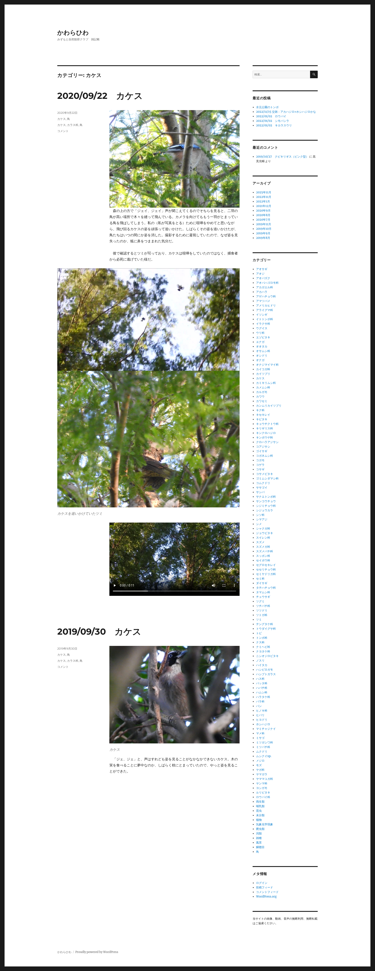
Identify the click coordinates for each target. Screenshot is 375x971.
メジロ (260, 760)
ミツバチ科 (263, 747)
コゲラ (260, 465)
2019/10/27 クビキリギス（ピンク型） (282, 156)
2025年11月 (263, 192)
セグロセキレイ (266, 565)
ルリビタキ (263, 792)
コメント (63, 131)
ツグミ (260, 601)
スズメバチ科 (264, 551)
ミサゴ (260, 738)
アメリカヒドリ (266, 305)
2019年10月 (263, 229)
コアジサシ (263, 446)
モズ (259, 765)
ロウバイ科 (263, 797)
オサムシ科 (263, 351)
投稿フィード (264, 887)
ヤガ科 (260, 770)
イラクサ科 (263, 324)
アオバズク (263, 278)
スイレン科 (263, 537)
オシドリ (261, 355)
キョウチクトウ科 (267, 424)
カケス (61, 119)
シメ (259, 524)
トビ (259, 633)
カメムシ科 (263, 387)
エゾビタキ (263, 337)
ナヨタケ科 (263, 651)
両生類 (260, 801)
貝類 (259, 833)
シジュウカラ (264, 510)
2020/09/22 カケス (100, 95)
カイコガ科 (263, 369)
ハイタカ (261, 665)
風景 (259, 842)
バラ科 (260, 701)
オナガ (260, 360)
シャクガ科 (263, 528)
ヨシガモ (261, 788)
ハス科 (260, 679)
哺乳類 (260, 806)
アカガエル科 (264, 287)
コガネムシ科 (264, 456)
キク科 (260, 410)
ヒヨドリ (261, 720)
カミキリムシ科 (266, 383)
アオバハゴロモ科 (267, 283)
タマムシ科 (263, 592)
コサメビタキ (264, 474)
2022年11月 (263, 197)
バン (259, 706)
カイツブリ (263, 374)
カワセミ (261, 401)
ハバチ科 (261, 688)
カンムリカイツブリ (268, 405)
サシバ (260, 492)
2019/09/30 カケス (99, 631)
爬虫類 (260, 829)
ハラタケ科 (263, 697)
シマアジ (261, 519)
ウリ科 (260, 333)
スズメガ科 (263, 547)
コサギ (260, 469)
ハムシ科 (261, 692)
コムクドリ (263, 483)
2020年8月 (263, 215)
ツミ (259, 619)
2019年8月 (263, 238)
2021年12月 (263, 206)
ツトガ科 (261, 615)
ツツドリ (261, 610)
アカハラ (261, 292)
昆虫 (259, 811)
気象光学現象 (264, 824)
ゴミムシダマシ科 (267, 478)
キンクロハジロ (266, 433)
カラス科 (72, 125)
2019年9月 (263, 233)
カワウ (260, 396)
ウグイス (261, 328)
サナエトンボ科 (266, 497)
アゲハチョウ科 (266, 296)
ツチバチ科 (263, 606)
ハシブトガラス (266, 674)
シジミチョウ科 (266, 506)
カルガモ (261, 392)
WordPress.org (266, 896)
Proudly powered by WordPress (96, 952)
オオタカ (261, 346)
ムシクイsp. (263, 756)
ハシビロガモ (264, 669)
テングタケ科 (264, 624)
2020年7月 (263, 220)
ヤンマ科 (261, 783)
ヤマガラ (261, 774)
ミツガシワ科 (264, 742)
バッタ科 (261, 683)
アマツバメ (263, 301)
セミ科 (260, 578)
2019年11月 (263, 224)
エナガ (260, 342)
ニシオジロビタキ (267, 656)
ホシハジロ (263, 724)
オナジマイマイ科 (267, 365)
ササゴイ (261, 487)
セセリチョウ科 (266, 569)
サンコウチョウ (266, 501)
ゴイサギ (261, 451)
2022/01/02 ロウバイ (271, 116)
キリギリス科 (264, 428)
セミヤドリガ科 (266, 574)
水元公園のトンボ (267, 107)
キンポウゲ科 (264, 437)
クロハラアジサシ (267, 442)
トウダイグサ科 (266, 628)
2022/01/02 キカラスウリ (274, 125)
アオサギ (261, 269)
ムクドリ (261, 751)
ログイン (261, 883)
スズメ (260, 542)
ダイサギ (261, 583)
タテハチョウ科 (266, 588)
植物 (259, 820)
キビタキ (261, 419)
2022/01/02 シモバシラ (272, 121)
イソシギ (261, 314)
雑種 (259, 838)
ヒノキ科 (261, 710)
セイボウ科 (263, 560)
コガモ (260, 460)
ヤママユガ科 (264, 779)
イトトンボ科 (264, 319)
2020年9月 (263, 210)
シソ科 (260, 515)
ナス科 (260, 642)
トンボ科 (261, 638)
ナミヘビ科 (263, 647)
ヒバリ (260, 715)
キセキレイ (263, 415)
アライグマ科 (264, 310)
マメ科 (260, 733)
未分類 (260, 815)
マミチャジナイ (266, 729)
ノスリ (260, 660)
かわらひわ (73, 32)
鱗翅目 (260, 847)
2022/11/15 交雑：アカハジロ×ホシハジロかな (286, 112)
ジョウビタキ (264, 533)
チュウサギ (263, 597)
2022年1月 (263, 201)
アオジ (260, 273)
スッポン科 (263, 556)
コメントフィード (267, 892)
